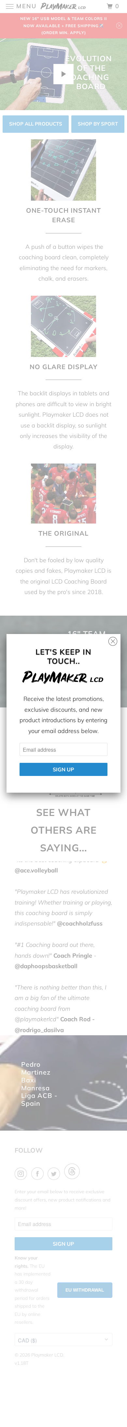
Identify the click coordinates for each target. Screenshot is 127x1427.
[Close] (112, 639)
